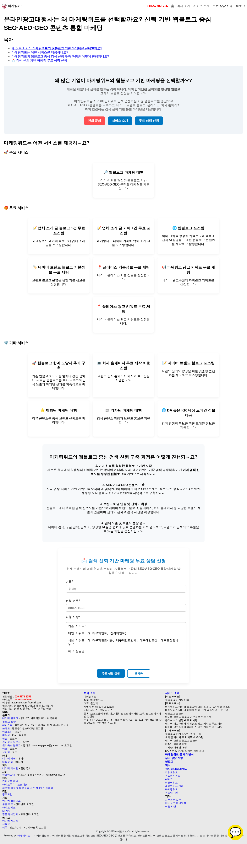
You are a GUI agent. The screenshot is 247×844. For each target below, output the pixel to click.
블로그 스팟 (9, 721)
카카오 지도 (9, 807)
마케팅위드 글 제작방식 (179, 754)
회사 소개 (183, 6)
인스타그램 (8, 774)
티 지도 (6, 810)
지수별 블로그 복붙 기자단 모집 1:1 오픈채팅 (27, 788)
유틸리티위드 (172, 775)
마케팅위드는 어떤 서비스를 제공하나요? (40, 52)
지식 (168, 765)
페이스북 (7, 724)
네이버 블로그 (10, 718)
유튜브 (6, 824)
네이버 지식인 (10, 768)
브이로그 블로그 (11, 741)
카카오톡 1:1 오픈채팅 (14, 784)
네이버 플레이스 (11, 800)
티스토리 (7, 731)
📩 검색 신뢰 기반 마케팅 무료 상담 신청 (39, 60)
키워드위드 (171, 772)
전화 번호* (73, 600)
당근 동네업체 (10, 814)
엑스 (4, 748)
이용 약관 (170, 806)
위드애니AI (171, 792)
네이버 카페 (9, 758)
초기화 (139, 673)
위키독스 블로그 (11, 745)
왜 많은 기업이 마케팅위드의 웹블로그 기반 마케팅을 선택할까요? (57, 48)
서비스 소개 (201, 6)
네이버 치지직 (10, 820)
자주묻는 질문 (173, 799)
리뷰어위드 (171, 782)
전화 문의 (94, 120)
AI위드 (169, 779)
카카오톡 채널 (10, 781)
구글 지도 (7, 804)
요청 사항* (73, 617)
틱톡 (4, 827)
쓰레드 (6, 728)
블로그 (240, 6)
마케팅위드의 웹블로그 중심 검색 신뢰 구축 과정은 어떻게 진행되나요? (60, 56)
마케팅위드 (16, 6)
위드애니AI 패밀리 (176, 768)
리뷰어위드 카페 (174, 785)
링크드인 (7, 794)
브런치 (6, 752)
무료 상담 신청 (223, 6)
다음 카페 (7, 762)
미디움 (6, 735)
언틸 (4, 738)
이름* (69, 581)
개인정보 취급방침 (175, 803)
